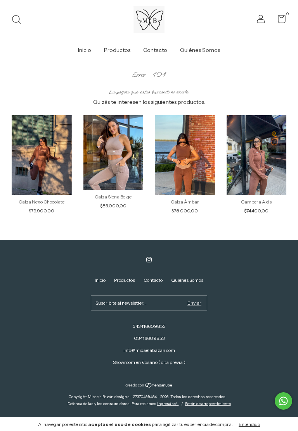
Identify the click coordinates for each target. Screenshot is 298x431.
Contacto (155, 50)
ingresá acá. (168, 403)
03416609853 (149, 338)
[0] (278, 21)
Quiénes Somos (200, 50)
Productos (117, 50)
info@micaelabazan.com (149, 350)
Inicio (84, 50)
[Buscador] (19, 20)
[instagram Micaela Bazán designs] (149, 260)
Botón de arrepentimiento (208, 403)
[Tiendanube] (149, 386)
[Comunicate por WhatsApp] (283, 401)
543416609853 (149, 326)
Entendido (249, 424)
